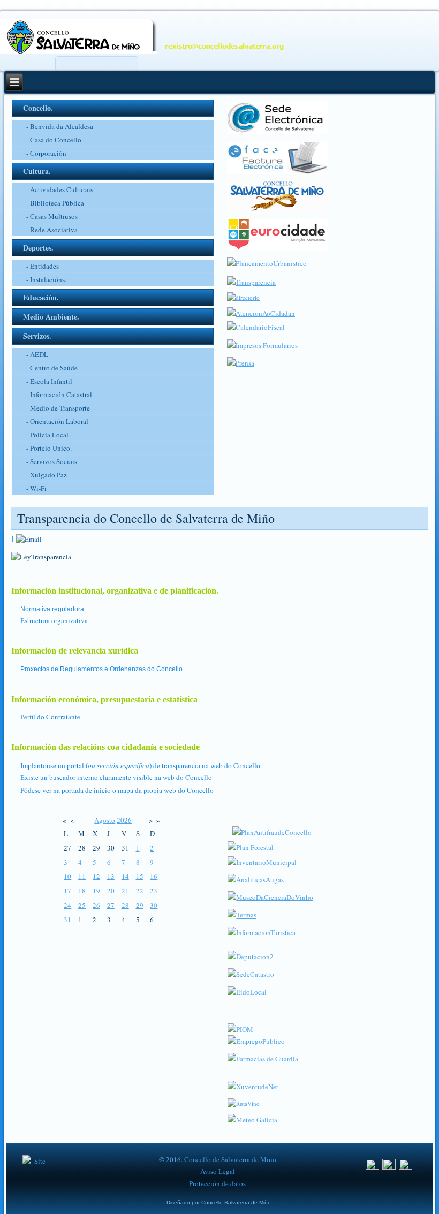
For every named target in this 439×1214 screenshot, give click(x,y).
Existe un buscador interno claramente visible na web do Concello (116, 777)
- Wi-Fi (36, 488)
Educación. (41, 297)
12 (96, 876)
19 (96, 891)
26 (96, 905)
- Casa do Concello (53, 140)
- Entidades (42, 266)
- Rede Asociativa (52, 229)
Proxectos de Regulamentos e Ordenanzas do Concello (101, 669)
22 (139, 891)
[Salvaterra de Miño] (405, 1167)
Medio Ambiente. (51, 316)
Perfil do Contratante (50, 717)
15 (139, 876)
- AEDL (37, 354)
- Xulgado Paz (46, 475)
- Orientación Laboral (57, 421)
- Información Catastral (59, 394)
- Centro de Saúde (52, 368)
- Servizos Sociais (51, 461)
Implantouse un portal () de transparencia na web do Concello (140, 765)
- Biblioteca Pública (55, 203)
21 (125, 891)
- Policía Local (47, 434)
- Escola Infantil (49, 381)
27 (111, 905)
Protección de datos (217, 1183)
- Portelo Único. (49, 448)
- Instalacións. (46, 279)
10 (67, 876)
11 (82, 876)
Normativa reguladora (52, 609)
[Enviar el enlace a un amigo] (29, 538)
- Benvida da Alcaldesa (59, 126)
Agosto (104, 820)
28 (125, 905)
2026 (124, 820)
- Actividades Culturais (59, 189)
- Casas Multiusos (52, 216)
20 (111, 891)
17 (67, 891)
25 (82, 905)
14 (125, 876)
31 (67, 919)
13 (111, 876)
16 (153, 876)
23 (153, 891)
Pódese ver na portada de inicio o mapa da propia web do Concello (117, 790)
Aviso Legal (217, 1171)
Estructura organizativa (54, 620)
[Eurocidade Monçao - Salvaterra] (277, 247)
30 (153, 905)
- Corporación (46, 153)
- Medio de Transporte (58, 408)
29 (139, 905)
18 (82, 891)
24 (67, 905)
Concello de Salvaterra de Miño (230, 1159)
